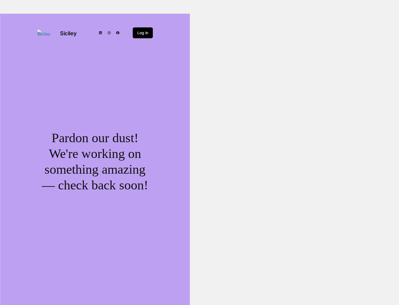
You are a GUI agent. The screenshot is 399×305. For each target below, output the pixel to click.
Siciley (68, 33)
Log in (142, 32)
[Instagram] (109, 33)
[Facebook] (118, 33)
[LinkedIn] (100, 33)
